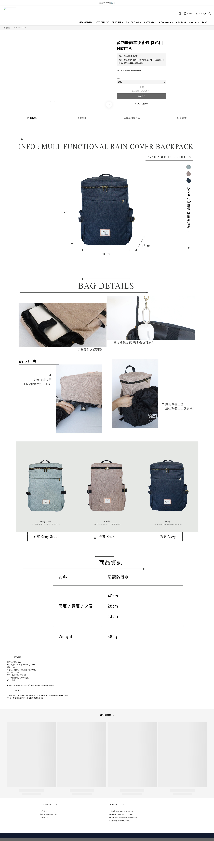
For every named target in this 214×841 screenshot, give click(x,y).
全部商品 (7, 28)
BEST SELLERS (102, 22)
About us (193, 22)
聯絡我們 (141, 96)
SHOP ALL (116, 22)
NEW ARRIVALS (86, 22)
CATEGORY (149, 22)
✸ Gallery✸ (181, 22)
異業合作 (43, 811)
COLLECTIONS (132, 22)
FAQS (204, 22)
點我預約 (126, 821)
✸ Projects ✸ (165, 22)
